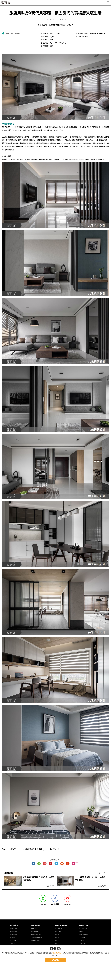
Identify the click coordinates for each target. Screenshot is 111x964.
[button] (99, 873)
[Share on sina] (68, 864)
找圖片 (57, 934)
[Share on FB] (33, 864)
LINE (81, 931)
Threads (82, 937)
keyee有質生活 (36, 934)
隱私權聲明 (13, 934)
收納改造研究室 (36, 937)
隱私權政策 (56, 952)
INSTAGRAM (83, 934)
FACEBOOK (83, 928)
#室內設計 (52, 849)
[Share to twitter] (56, 864)
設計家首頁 (58, 928)
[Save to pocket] (45, 864)
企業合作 (13, 940)
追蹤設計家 (83, 925)
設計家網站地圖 (61, 925)
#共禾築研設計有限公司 (32, 849)
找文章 (57, 937)
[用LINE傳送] (39, 864)
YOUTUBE (83, 940)
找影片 (57, 943)
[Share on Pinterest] (50, 864)
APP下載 (34, 928)
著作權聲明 (13, 931)
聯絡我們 (13, 937)
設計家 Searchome (6, 3)
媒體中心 (13, 943)
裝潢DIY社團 (35, 940)
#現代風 (13, 849)
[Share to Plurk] (62, 864)
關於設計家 (14, 925)
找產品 (57, 940)
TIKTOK (82, 943)
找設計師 (58, 931)
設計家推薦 (35, 925)
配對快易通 (35, 931)
